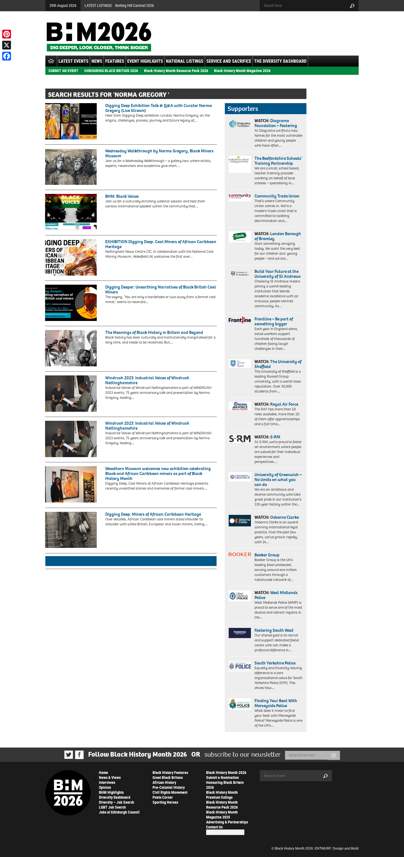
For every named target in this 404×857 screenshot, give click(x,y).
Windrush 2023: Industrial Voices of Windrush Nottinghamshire (147, 380)
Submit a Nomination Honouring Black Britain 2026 (225, 782)
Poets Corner (163, 797)
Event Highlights (145, 61)
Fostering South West (274, 630)
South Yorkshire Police (274, 663)
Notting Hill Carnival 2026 (134, 5)
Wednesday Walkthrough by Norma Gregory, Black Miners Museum (159, 153)
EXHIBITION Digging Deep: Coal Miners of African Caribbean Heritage (160, 244)
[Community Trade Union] (240, 197)
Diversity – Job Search (116, 802)
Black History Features (170, 772)
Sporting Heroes (165, 802)
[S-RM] (240, 439)
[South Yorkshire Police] (240, 666)
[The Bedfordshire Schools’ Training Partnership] (240, 164)
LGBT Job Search (112, 807)
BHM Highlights (111, 792)
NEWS (97, 61)
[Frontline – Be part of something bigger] (240, 320)
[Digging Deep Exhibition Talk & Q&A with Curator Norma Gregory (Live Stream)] (71, 121)
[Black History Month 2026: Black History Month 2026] (98, 36)
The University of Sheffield (277, 364)
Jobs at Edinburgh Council (119, 812)
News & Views (110, 777)
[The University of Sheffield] (240, 363)
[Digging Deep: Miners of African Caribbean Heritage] (71, 530)
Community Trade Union (277, 196)
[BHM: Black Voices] (71, 212)
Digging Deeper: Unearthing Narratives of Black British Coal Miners (160, 289)
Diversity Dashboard (114, 797)
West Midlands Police (276, 595)
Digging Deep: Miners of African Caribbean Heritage (153, 514)
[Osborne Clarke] (240, 520)
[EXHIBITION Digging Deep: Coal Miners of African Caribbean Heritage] (71, 257)
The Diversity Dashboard (280, 61)
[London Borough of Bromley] (240, 236)
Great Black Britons (168, 777)
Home (103, 772)
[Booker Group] (240, 554)
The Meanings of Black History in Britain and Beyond (154, 332)
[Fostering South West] (240, 633)
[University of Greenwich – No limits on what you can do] (240, 477)
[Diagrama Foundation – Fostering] (240, 123)
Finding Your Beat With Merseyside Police (275, 703)
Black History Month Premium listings (222, 795)
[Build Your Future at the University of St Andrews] (240, 274)
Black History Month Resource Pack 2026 (176, 70)
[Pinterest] (6, 34)
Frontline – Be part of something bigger (273, 321)
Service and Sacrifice (228, 61)
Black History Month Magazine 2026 (242, 70)
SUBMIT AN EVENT (63, 70)
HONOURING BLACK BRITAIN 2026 (111, 70)
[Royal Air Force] (240, 406)
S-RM (275, 437)
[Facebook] (6, 56)
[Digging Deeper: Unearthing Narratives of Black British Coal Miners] (71, 303)
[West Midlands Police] (240, 595)
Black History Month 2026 (226, 772)
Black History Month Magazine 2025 (222, 814)
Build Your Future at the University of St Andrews (277, 273)
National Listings (184, 61)
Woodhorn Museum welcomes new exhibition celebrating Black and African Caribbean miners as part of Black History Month (158, 473)
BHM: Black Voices (122, 196)
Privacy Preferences (225, 832)
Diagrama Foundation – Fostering (275, 123)
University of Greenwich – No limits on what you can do (278, 479)
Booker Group (267, 555)
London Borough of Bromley (277, 236)
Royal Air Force (284, 404)
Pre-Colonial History (169, 787)
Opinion (105, 787)
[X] (6, 45)
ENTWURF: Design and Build (337, 848)
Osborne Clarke (284, 517)
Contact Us (214, 826)
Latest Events (73, 61)
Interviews (107, 782)
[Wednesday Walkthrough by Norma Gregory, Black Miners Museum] (71, 167)
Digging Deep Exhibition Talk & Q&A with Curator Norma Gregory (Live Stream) (158, 108)
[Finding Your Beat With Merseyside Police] (240, 704)
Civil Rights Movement (170, 792)
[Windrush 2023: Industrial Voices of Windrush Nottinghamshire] (71, 393)
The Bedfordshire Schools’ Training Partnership (278, 160)
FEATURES (114, 61)
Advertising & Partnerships (227, 822)
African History (164, 782)
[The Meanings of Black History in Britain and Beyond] (71, 348)
